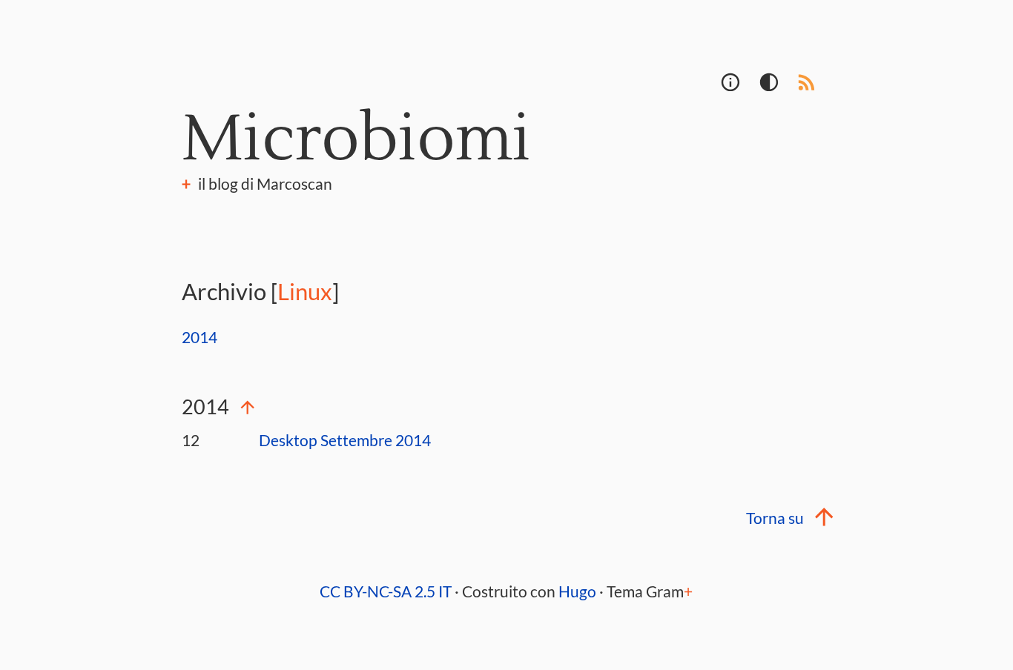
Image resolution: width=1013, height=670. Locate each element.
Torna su (775, 518)
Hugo (577, 591)
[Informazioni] (733, 87)
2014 (199, 337)
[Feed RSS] (811, 87)
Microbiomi (356, 139)
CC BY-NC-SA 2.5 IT (386, 591)
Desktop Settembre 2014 (345, 440)
